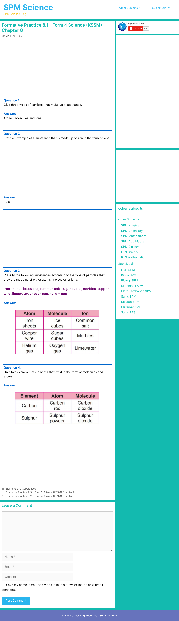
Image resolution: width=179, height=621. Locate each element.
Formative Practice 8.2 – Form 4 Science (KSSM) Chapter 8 (40, 496)
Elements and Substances (21, 488)
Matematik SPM (132, 286)
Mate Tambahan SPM (136, 291)
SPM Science (28, 7)
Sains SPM (128, 296)
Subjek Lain (159, 7)
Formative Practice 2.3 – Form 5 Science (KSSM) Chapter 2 (40, 492)
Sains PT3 (128, 312)
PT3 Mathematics (133, 257)
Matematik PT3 (132, 307)
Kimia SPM (128, 275)
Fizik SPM (128, 270)
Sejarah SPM (130, 302)
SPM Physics (130, 225)
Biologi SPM (129, 280)
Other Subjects (128, 7)
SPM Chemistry (132, 231)
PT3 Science (130, 252)
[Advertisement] (57, 68)
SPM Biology (130, 246)
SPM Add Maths (132, 241)
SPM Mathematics (134, 236)
